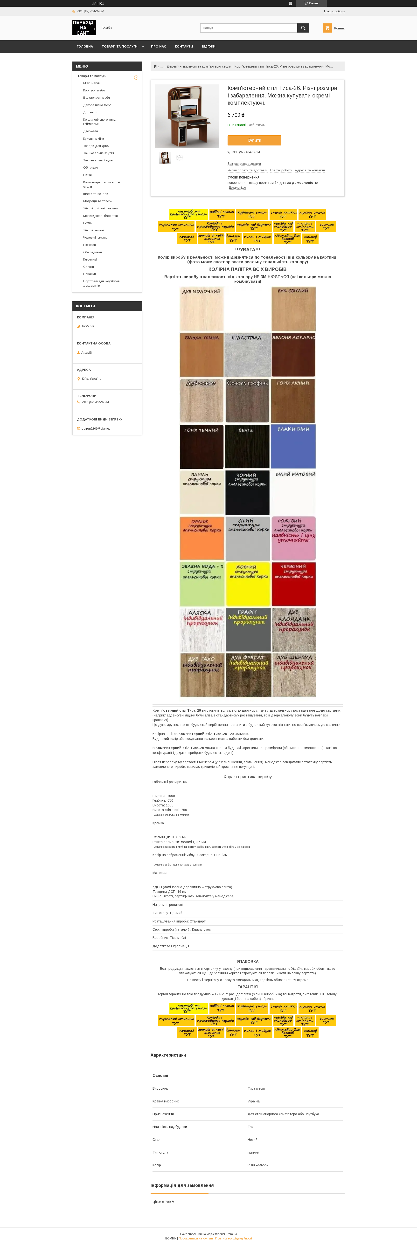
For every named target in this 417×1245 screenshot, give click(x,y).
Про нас (158, 46)
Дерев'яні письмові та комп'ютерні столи (199, 66)
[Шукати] (303, 28)
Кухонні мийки (93, 138)
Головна (85, 46)
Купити (254, 140)
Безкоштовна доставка (244, 163)
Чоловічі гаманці (95, 237)
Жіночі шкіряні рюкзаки (100, 208)
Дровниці (90, 112)
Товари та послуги (120, 46)
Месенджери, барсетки (100, 216)
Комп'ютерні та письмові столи (101, 184)
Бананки (89, 274)
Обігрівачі (90, 167)
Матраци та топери (97, 201)
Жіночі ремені (93, 230)
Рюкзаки (89, 245)
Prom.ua (231, 1234)
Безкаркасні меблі (97, 97)
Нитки (87, 175)
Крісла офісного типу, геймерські (99, 122)
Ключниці (90, 259)
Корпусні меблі (94, 90)
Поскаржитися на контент (196, 1238)
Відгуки (208, 46)
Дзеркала (90, 131)
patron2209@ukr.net (96, 428)
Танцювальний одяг (98, 160)
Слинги (88, 266)
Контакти (184, 46)
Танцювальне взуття (98, 153)
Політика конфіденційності (233, 1238)
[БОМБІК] (84, 34)
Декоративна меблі (97, 105)
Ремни (87, 223)
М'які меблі (91, 83)
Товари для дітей (96, 146)
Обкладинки (92, 252)
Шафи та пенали (95, 194)
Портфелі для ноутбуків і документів (102, 283)
